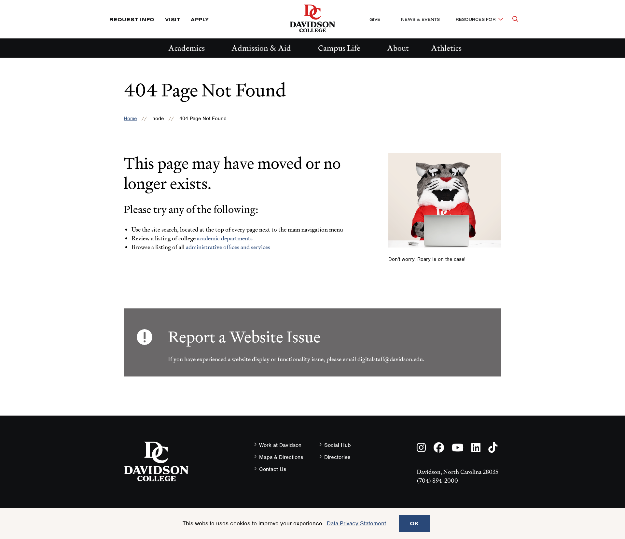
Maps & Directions (281, 457)
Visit (172, 19)
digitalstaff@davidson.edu (390, 359)
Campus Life (339, 48)
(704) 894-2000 (437, 480)
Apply (200, 19)
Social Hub (337, 445)
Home (130, 118)
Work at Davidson (280, 445)
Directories (337, 457)
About (398, 48)
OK (414, 523)
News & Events (420, 19)
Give (374, 19)
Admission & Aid (261, 48)
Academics (186, 48)
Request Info (132, 19)
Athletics (446, 48)
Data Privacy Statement (356, 523)
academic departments (225, 238)
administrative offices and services (228, 247)
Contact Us (272, 469)
